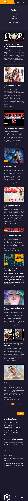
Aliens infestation (10, 166)
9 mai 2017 (6, 183)
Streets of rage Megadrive (13, 235)
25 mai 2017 (6, 144)
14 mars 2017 (6, 285)
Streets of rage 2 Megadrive (14, 129)
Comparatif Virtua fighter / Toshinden (13, 344)
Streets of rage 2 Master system (12, 86)
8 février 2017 (6, 399)
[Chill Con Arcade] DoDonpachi (11, 422)
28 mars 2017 (6, 250)
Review (5, 40)
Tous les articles (14, 25)
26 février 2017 (6, 360)
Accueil (7, 25)
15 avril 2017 (6, 223)
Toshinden (7, 383)
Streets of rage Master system (12, 206)
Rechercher (6, 411)
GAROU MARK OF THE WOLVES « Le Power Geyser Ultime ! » (13, 46)
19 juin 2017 (6, 106)
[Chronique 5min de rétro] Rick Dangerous (13, 269)
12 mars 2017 (6, 325)
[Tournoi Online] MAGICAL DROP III (11, 434)
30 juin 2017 (6, 61)
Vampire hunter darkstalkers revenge (14, 308)
